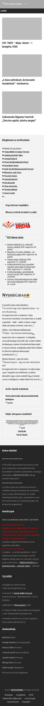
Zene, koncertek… (11, 186)
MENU (4, 11)
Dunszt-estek (9, 193)
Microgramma (20, 605)
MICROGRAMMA (17, 690)
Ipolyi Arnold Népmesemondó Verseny (19, 169)
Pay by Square (22, 435)
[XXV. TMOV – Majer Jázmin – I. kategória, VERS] (22, 29)
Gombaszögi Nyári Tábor (13, 155)
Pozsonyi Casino (10, 176)
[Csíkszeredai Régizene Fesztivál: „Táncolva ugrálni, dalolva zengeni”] (22, 102)
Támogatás (8, 695)
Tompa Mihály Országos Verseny (16, 152)
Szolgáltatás (21, 695)
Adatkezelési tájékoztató (12, 698)
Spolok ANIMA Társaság (23, 593)
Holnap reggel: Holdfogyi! (17, 259)
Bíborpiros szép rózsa (12, 172)
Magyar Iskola (17, 237)
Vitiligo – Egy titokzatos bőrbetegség (16, 330)
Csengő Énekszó (10, 159)
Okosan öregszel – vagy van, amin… (15, 359)
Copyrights (26, 702)
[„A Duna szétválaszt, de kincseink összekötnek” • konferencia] (22, 65)
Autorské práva (13, 702)
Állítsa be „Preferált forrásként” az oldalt (21, 212)
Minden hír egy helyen (12, 148)
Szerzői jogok (30, 698)
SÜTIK (31, 695)
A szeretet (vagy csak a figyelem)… (15, 305)
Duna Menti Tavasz (11, 165)
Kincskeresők (9, 183)
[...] (32, 325)
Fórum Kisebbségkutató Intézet (16, 162)
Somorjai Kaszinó (10, 179)
